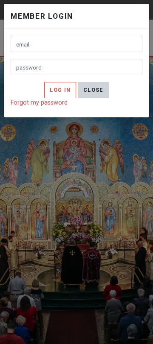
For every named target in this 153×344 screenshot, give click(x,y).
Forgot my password (39, 102)
